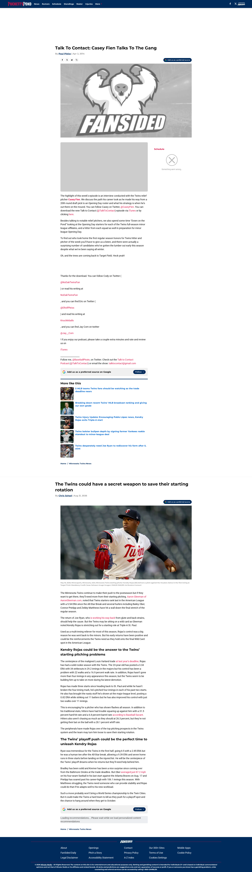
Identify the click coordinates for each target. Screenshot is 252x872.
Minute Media (46, 865)
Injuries (89, 4)
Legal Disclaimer (69, 857)
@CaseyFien (127, 206)
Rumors (45, 4)
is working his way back (102, 617)
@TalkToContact (106, 210)
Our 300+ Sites (156, 847)
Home (63, 463)
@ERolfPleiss (67, 307)
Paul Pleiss (65, 53)
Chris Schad (65, 495)
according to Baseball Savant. (128, 714)
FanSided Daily (68, 852)
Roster (79, 4)
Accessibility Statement (101, 857)
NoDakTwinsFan (69, 295)
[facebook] (230, 4)
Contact (128, 847)
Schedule (56, 4)
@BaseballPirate (81, 359)
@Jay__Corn (67, 333)
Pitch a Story (95, 852)
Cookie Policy (184, 852)
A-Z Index (129, 857)
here (71, 214)
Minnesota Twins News (80, 463)
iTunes (132, 210)
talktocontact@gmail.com (122, 363)
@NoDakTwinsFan (70, 282)
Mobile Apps (183, 847)
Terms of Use (156, 852)
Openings (94, 847)
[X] (236, 4)
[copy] (76, 60)
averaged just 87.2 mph (133, 772)
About (64, 847)
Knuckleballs (67, 320)
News (36, 4)
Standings (69, 4)
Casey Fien (74, 199)
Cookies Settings (158, 857)
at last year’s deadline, (127, 661)
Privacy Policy (131, 852)
